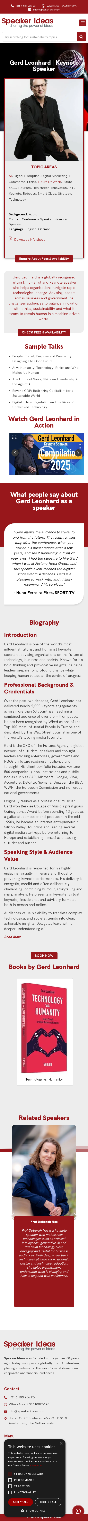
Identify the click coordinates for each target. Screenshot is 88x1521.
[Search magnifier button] (81, 36)
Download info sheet (29, 239)
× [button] (60, 1443)
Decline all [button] (48, 1502)
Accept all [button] (20, 1502)
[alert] (34, 1478)
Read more (36, 1465)
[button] (82, 23)
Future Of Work (49, 182)
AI (10, 176)
